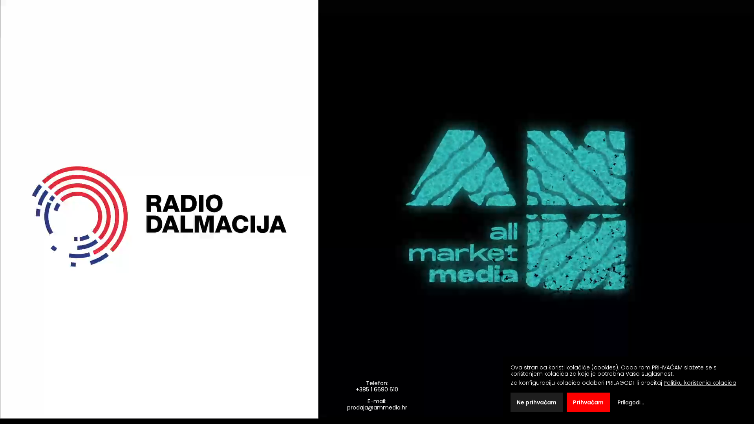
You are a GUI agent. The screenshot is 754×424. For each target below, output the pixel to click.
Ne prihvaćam (536, 402)
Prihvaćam (588, 402)
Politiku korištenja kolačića (700, 383)
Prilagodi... (631, 402)
